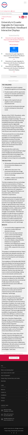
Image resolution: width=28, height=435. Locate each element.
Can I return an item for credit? (7, 372)
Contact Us (3, 392)
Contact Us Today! (14, 357)
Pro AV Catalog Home (5, 11)
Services (3, 400)
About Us (3, 389)
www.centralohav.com (9, 420)
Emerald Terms (7, 353)
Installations (3, 395)
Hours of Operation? (5, 375)
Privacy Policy (12, 353)
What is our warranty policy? (7, 370)
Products (3, 398)
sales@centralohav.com (9, 418)
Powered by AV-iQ (19, 353)
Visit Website (14, 44)
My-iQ (13, 11)
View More (3, 381)
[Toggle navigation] (25, 2)
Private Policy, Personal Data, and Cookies (10, 378)
